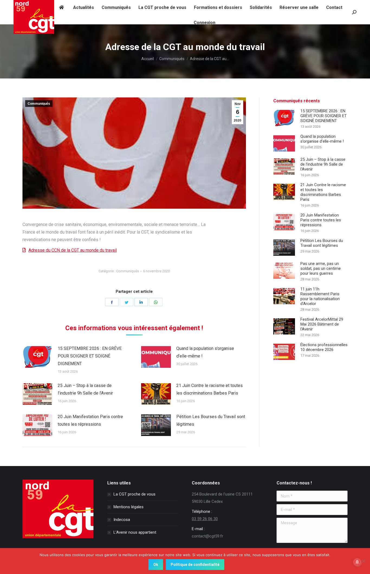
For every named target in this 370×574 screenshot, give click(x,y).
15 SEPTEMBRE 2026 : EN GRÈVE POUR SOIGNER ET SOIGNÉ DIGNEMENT (90, 356)
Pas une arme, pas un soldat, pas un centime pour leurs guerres (320, 268)
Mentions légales (128, 506)
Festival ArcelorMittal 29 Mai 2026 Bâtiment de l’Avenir (321, 324)
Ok (155, 564)
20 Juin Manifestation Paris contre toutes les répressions (90, 420)
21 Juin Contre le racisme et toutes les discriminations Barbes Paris (209, 389)
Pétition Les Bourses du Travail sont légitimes (210, 420)
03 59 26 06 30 (205, 518)
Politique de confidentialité (195, 564)
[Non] (363, 561)
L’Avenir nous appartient (134, 532)
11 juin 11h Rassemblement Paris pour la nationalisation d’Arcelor (320, 296)
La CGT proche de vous (134, 494)
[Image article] (37, 357)
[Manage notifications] (357, 562)
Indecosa (121, 519)
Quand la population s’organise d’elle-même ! (205, 352)
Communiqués (39, 104)
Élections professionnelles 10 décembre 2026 (324, 347)
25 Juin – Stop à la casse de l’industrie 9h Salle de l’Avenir (85, 389)
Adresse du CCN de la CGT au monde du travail (72, 250)
